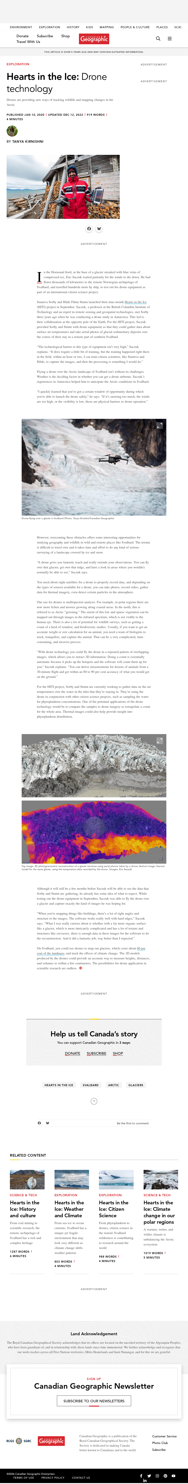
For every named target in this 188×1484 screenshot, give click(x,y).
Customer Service (164, 1436)
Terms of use (23, 1477)
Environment (21, 27)
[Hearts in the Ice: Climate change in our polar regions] (161, 1222)
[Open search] (158, 39)
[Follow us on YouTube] (173, 1476)
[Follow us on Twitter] (149, 1476)
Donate (23, 36)
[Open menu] (169, 39)
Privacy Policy (53, 1477)
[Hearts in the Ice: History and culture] (27, 1222)
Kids (89, 27)
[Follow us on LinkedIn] (145, 1481)
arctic (113, 1085)
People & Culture (135, 27)
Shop (65, 36)
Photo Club (160, 1443)
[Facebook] (89, 228)
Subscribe (45, 36)
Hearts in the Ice (136, 302)
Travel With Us (28, 42)
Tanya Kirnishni (28, 141)
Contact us (81, 1477)
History (73, 27)
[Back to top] (94, 1101)
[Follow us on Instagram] (157, 1476)
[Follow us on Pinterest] (165, 1476)
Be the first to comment (133, 1123)
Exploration (49, 27)
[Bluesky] (99, 228)
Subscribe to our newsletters (94, 1401)
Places (162, 27)
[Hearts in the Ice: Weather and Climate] (72, 1222)
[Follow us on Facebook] (141, 1476)
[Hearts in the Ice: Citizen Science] (116, 1222)
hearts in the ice (59, 1085)
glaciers (136, 1085)
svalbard (91, 1085)
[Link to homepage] (94, 39)
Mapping (107, 27)
